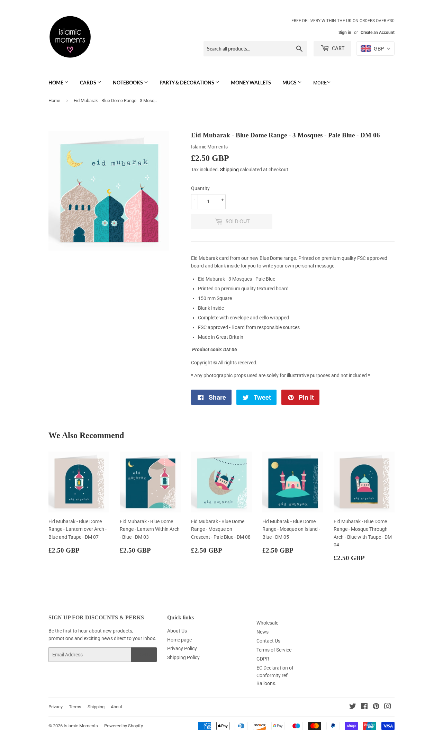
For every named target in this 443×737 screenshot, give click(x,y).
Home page (179, 640)
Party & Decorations (187, 82)
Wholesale (267, 623)
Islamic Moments (81, 725)
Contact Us (268, 641)
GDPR (262, 659)
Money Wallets (251, 82)
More (320, 82)
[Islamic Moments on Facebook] (364, 707)
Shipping (229, 169)
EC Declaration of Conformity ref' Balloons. (274, 675)
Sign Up (144, 654)
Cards (88, 82)
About (116, 706)
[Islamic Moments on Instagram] (387, 707)
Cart (337, 48)
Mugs (290, 82)
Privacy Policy (182, 648)
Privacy (55, 706)
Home (56, 82)
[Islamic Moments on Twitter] (352, 707)
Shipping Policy (183, 657)
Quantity (200, 188)
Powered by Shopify (123, 725)
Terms (75, 706)
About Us (177, 631)
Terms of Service (273, 650)
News (262, 632)
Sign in (344, 32)
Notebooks (128, 82)
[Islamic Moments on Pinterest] (376, 707)
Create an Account (378, 32)
